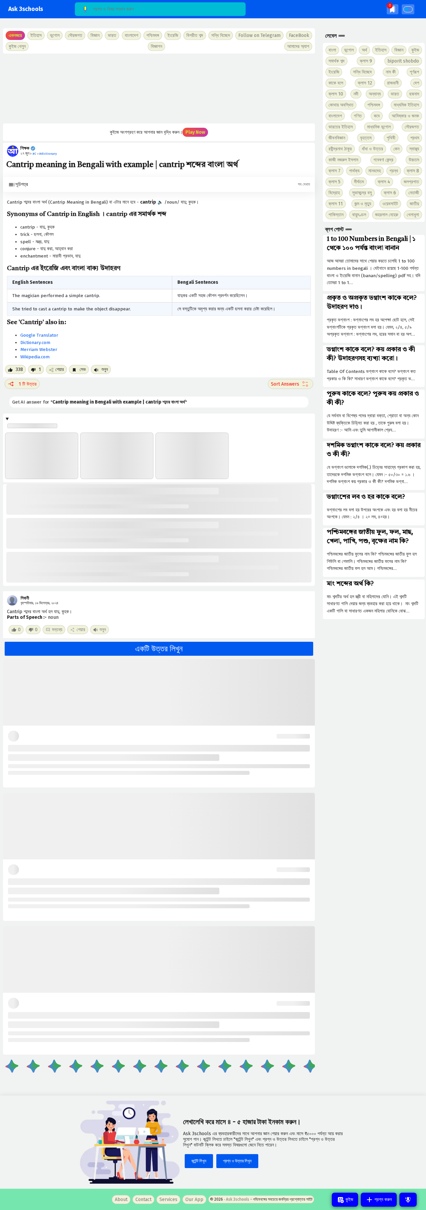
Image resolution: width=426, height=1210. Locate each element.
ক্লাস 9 (366, 61)
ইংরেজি (172, 35)
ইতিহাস (380, 50)
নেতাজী (413, 193)
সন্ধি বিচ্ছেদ (220, 35)
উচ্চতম (414, 160)
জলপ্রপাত (411, 182)
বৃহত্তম (365, 138)
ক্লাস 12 (365, 83)
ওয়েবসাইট (390, 204)
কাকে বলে (335, 83)
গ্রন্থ (393, 171)
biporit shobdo (403, 61)
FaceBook (299, 35)
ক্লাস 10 (335, 94)
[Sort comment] (290, 384)
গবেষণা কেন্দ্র (383, 160)
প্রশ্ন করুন (382, 1199)
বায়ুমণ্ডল (359, 215)
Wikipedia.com (35, 357)
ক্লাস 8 (413, 171)
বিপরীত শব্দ (194, 35)
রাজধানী (393, 83)
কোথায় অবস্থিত (340, 105)
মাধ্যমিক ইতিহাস (406, 105)
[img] (392, 9)
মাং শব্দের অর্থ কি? (350, 584)
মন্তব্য (57, 629)
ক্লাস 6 (390, 193)
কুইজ (415, 50)
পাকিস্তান (335, 215)
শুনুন (104, 369)
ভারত (395, 94)
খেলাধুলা (413, 215)
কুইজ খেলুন (17, 46)
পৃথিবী (391, 138)
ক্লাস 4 (384, 182)
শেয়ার (59, 369)
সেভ (82, 369)
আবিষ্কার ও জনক (405, 116)
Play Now (195, 132)
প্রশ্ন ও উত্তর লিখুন (237, 1160)
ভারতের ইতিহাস (340, 127)
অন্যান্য (375, 94)
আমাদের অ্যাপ (298, 46)
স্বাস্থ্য (414, 149)
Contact (143, 1199)
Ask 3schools (25, 9)
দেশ (416, 83)
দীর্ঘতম (359, 182)
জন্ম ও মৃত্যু (362, 204)
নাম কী (391, 72)
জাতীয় (414, 204)
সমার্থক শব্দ (336, 61)
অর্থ (364, 50)
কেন (396, 149)
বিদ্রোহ (334, 193)
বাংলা (332, 50)
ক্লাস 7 (334, 171)
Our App (194, 1199)
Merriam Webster (38, 349)
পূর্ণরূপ (414, 72)
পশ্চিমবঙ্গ (152, 35)
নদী (355, 94)
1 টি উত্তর (28, 384)
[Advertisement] (159, 88)
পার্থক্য (354, 171)
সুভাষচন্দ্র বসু (362, 193)
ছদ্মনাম (414, 94)
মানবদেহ (374, 171)
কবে (377, 116)
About (121, 1199)
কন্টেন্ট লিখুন (198, 1160)
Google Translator (39, 335)
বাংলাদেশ (335, 116)
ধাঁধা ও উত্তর (372, 149)
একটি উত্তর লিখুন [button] (159, 648)
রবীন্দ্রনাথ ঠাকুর (340, 149)
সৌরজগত (412, 127)
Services (168, 1199)
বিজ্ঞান (398, 50)
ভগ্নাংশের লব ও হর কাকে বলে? (366, 497)
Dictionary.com (35, 342)
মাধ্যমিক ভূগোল (379, 127)
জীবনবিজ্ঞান (336, 138)
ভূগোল (349, 50)
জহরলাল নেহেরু (386, 215)
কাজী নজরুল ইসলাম (343, 160)
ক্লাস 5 (334, 182)
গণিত (358, 116)
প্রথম (414, 138)
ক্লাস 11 (335, 204)
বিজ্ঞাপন (156, 46)
